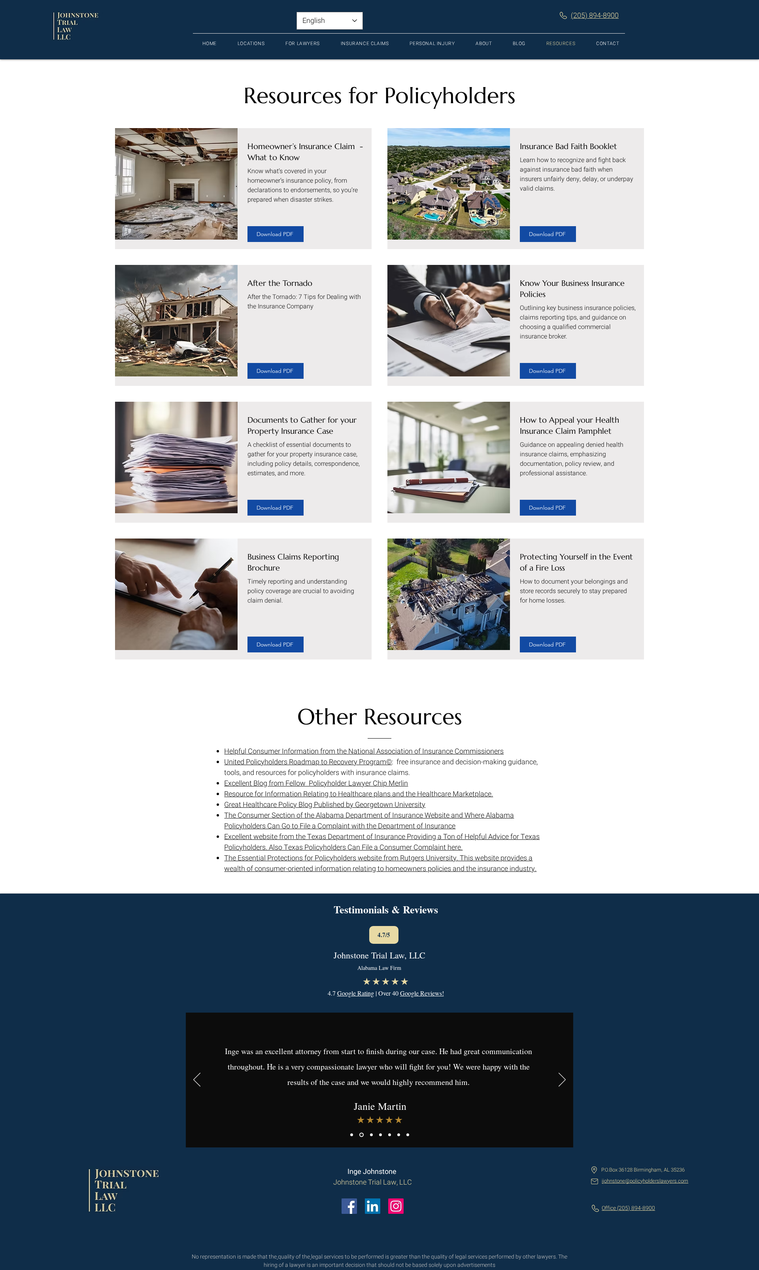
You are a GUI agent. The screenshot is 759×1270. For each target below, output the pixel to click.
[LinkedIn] (372, 1206)
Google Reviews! (422, 993)
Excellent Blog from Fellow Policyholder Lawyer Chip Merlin (316, 783)
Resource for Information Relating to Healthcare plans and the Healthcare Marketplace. (358, 794)
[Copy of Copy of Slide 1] (360, 1135)
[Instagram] (396, 1206)
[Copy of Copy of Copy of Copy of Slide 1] (380, 1135)
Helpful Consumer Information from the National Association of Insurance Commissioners (364, 751)
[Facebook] (349, 1206)
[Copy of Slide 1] (351, 1135)
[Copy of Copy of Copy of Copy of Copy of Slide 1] (407, 1135)
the (273, 1257)
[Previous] (196, 1080)
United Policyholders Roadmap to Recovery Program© (308, 762)
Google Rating (355, 993)
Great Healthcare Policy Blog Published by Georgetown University (324, 804)
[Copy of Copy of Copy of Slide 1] (370, 1135)
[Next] (562, 1080)
